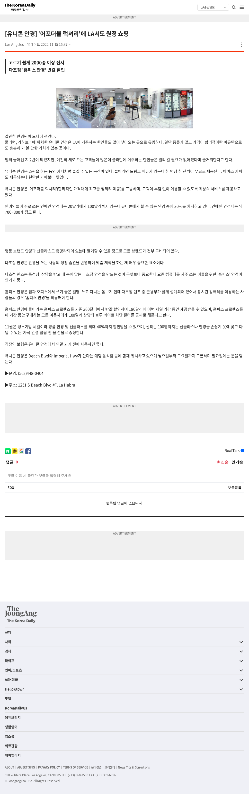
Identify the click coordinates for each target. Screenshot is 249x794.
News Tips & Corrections (134, 767)
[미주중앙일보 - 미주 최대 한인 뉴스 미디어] (20, 7)
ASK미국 (11, 679)
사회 (8, 641)
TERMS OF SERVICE (75, 767)
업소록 (9, 736)
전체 (8, 632)
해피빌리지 (13, 755)
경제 (8, 651)
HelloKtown (15, 688)
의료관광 (11, 745)
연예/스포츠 (13, 670)
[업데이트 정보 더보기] (49, 44)
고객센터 (110, 767)
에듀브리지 (13, 717)
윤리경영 (96, 767)
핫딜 (8, 698)
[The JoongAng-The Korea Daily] (21, 614)
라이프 (9, 660)
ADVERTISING (26, 767)
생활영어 (11, 726)
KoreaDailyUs (16, 707)
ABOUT (9, 767)
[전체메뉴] (242, 7)
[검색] (234, 7)
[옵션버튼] (241, 45)
